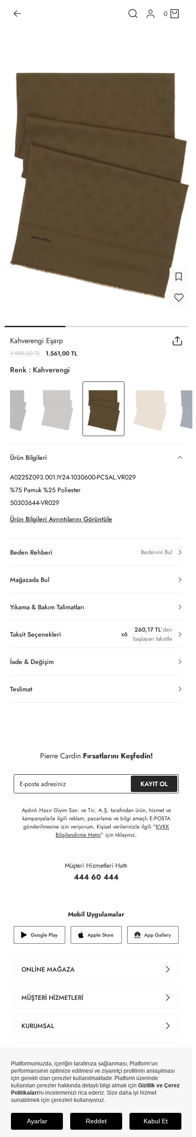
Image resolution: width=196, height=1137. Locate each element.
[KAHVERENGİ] (150, 403)
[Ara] (133, 13)
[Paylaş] (177, 335)
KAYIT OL (154, 778)
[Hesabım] (151, 14)
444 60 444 (96, 871)
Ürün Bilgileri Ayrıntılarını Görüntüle (61, 513)
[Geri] (17, 14)
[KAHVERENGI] (57, 403)
